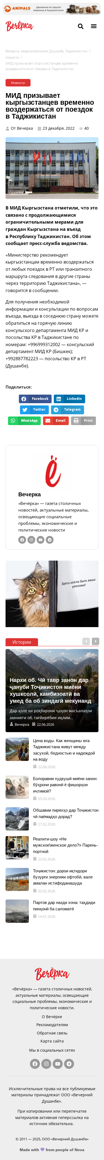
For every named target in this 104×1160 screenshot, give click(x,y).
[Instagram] (31, 540)
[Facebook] (22, 540)
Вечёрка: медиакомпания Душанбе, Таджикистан (46, 51)
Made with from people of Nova (52, 1150)
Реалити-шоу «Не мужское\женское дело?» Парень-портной (65, 845)
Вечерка (29, 494)
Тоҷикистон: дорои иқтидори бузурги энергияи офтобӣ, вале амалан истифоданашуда (63, 877)
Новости (12, 57)
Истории (21, 642)
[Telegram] (50, 540)
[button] (93, 25)
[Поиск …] (80, 27)
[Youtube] (40, 540)
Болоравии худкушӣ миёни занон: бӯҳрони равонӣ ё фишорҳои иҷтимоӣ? (65, 784)
